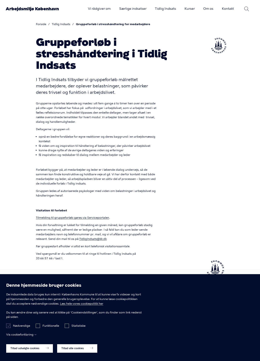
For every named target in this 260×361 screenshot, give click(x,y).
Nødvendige (21, 325)
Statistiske (78, 325)
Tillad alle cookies (73, 348)
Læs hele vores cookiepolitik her (81, 303)
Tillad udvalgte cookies (25, 348)
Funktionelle (50, 325)
